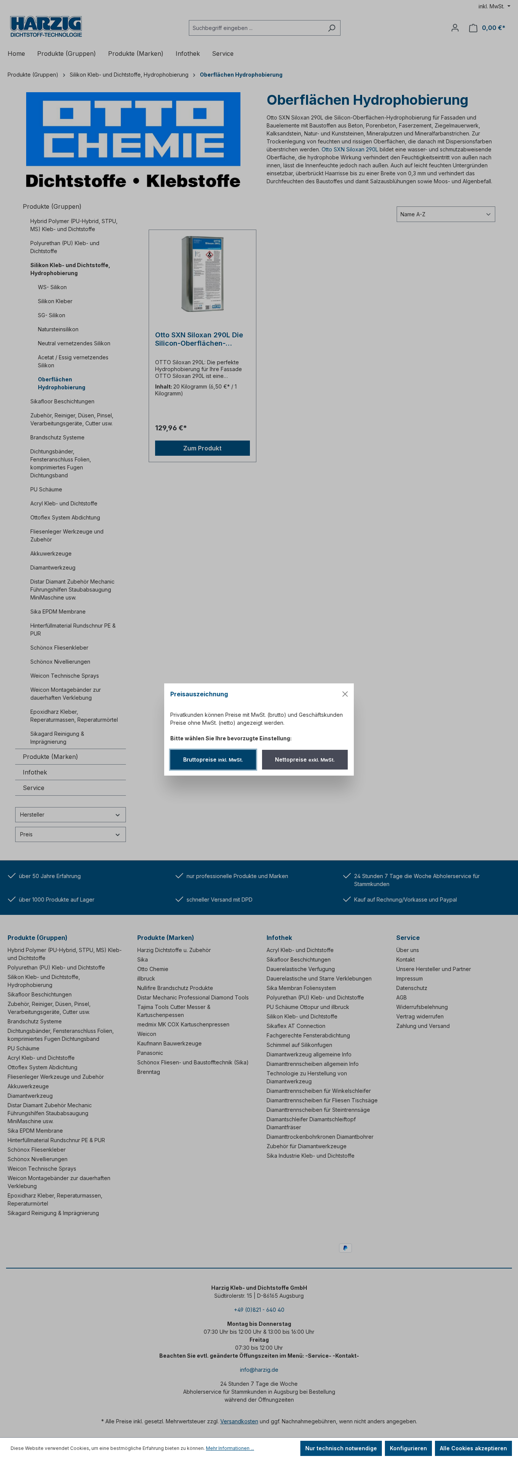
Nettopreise (305, 759)
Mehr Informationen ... (230, 1448)
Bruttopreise (213, 759)
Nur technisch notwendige (341, 1448)
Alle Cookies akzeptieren (473, 1448)
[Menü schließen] (345, 694)
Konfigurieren (408, 1448)
